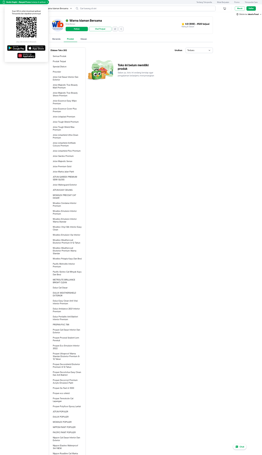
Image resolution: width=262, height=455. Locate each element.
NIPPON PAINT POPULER (64, 427)
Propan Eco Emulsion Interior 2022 (66, 347)
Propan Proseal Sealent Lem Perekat (66, 339)
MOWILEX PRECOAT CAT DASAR (64, 196)
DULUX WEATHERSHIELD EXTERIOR (64, 294)
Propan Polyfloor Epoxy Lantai (67, 406)
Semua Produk (59, 56)
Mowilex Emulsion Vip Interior (66, 235)
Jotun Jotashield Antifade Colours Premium (64, 144)
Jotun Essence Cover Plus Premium (65, 110)
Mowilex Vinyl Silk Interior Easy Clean (67, 228)
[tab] (56, 39)
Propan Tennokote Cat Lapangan (63, 399)
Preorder (57, 72)
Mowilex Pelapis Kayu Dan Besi (67, 258)
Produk (70, 39)
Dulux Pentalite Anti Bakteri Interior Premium (65, 318)
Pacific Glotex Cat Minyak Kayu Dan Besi (67, 273)
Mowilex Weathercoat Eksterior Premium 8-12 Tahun (66, 241)
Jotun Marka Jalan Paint (63, 171)
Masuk (239, 8)
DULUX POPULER (61, 417)
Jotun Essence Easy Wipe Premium (65, 102)
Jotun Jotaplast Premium (64, 116)
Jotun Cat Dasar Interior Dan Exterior (65, 78)
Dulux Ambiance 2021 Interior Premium (66, 310)
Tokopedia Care (251, 2)
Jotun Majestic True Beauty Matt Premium (65, 86)
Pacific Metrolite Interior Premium (64, 265)
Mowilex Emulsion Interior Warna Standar (65, 220)
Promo (237, 2)
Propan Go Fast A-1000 (63, 388)
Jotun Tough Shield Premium (66, 122)
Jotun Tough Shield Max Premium (64, 128)
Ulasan (84, 39)
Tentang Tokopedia (204, 2)
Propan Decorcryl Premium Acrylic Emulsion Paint (65, 381)
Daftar (251, 8)
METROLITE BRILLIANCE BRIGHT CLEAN (64, 281)
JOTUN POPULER (60, 411)
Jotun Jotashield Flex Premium (67, 151)
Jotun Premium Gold (62, 166)
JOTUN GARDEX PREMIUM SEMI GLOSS (65, 178)
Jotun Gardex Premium (63, 156)
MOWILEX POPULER (62, 422)
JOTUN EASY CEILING (62, 190)
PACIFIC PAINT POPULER (64, 432)
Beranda (56, 39)
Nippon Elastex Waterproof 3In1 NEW (65, 446)
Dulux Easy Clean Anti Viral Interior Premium (65, 302)
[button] (249, 14)
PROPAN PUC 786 (61, 324)
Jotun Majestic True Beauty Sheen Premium (65, 94)
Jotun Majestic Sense (62, 161)
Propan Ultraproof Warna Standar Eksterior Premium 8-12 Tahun (66, 356)
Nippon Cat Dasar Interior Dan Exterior (66, 438)
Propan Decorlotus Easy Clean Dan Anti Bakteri (67, 373)
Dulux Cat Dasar (60, 287)
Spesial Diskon (59, 66)
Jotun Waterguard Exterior (65, 185)
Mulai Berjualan (223, 2)
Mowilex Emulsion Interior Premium (65, 212)
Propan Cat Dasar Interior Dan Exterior (66, 331)
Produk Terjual (59, 61)
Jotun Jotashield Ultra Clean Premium (65, 136)
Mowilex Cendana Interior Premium (64, 204)
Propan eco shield (61, 393)
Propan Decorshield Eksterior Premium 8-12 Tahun (66, 365)
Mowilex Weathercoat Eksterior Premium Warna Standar (64, 251)
